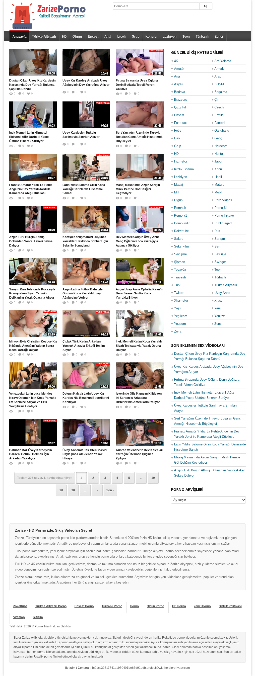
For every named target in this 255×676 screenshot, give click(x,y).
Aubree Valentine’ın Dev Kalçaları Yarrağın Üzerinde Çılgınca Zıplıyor (139, 454)
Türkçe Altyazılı (44, 36)
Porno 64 (220, 208)
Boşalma (220, 92)
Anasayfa (19, 36)
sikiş (167, 652)
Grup (135, 36)
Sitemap (19, 617)
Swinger (220, 262)
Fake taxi (181, 123)
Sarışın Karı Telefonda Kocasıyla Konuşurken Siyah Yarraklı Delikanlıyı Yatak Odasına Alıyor (32, 294)
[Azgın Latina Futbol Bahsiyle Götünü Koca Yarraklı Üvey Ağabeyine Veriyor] (86, 271)
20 (61, 490)
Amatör (179, 69)
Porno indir (182, 223)
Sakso (178, 239)
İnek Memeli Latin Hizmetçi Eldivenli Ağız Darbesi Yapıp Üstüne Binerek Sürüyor (29, 137)
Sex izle (220, 254)
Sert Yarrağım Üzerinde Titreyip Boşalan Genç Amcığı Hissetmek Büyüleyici (139, 137)
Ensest (93, 36)
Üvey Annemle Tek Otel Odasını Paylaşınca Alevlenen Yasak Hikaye (85, 454)
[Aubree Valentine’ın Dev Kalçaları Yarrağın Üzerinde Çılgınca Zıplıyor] (140, 432)
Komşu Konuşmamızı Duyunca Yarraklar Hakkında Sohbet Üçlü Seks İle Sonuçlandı (85, 241)
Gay (177, 138)
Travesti (180, 277)
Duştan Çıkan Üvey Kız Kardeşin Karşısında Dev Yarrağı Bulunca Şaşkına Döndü (32, 85)
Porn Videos (223, 200)
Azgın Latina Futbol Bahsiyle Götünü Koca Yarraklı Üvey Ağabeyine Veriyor (83, 294)
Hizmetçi (180, 161)
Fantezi (219, 123)
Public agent (223, 223)
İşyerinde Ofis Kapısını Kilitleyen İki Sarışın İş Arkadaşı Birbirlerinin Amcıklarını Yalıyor (139, 398)
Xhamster (181, 300)
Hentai (219, 154)
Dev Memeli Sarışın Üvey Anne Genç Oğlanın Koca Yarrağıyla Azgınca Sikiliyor (138, 241)
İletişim (38, 617)
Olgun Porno (155, 606)
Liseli (121, 36)
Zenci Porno (202, 606)
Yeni (217, 308)
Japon (218, 161)
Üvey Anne (222, 293)
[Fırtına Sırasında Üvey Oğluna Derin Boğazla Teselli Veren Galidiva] (140, 62)
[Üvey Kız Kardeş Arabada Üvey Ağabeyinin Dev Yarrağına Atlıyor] (86, 62)
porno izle (44, 652)
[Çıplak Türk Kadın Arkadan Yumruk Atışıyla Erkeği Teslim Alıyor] (86, 323)
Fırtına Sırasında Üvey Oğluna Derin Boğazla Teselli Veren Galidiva (137, 85)
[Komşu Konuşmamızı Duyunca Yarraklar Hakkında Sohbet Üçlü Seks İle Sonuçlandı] (86, 219)
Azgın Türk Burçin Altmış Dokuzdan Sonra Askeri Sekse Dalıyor (31, 241)
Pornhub (180, 208)
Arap (217, 76)
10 (153, 478)
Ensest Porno (84, 606)
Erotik (218, 115)
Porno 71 (180, 215)
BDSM (219, 84)
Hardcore (220, 146)
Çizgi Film (181, 107)
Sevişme (180, 254)
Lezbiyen (170, 36)
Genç (218, 138)
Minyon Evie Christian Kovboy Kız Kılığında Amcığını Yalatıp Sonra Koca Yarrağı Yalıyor (33, 346)
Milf (176, 192)
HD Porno (179, 606)
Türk (177, 285)
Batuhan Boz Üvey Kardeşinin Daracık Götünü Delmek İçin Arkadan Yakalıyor (30, 454)
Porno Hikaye (224, 215)
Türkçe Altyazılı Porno (50, 606)
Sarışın (219, 239)
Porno (134, 606)
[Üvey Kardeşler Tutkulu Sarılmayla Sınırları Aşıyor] (86, 115)
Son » (110, 490)
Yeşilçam (180, 316)
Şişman (179, 262)
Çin (216, 99)
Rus (217, 231)
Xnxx (218, 300)
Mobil (218, 192)
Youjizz (219, 316)
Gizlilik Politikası (230, 606)
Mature (219, 184)
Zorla (177, 331)
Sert (217, 246)
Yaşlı (177, 308)
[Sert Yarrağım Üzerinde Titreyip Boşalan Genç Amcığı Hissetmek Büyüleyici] (140, 115)
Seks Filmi (182, 246)
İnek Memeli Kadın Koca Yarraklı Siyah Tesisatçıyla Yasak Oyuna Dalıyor (139, 346)
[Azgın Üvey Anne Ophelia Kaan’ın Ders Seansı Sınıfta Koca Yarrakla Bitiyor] (140, 271)
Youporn (180, 324)
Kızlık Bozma (184, 169)
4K (176, 61)
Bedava (179, 92)
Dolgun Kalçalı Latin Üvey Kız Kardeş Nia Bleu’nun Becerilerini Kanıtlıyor (86, 398)
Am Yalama (222, 61)
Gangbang (221, 130)
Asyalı (178, 84)
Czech (219, 107)
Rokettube (181, 231)
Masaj (178, 184)
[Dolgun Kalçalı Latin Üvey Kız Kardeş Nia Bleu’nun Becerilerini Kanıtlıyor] (86, 376)
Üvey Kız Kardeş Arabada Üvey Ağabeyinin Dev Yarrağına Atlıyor (86, 82)
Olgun (77, 36)
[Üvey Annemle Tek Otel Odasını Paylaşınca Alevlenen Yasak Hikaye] (86, 432)
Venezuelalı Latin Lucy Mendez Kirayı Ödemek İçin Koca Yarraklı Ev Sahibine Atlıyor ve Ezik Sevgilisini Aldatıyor (32, 400)
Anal (107, 36)
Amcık (219, 69)
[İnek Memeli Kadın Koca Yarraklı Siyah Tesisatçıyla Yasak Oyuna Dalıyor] (140, 323)
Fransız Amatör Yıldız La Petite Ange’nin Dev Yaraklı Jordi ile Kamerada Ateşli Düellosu (31, 189)
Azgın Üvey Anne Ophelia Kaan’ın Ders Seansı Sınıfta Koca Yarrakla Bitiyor (139, 294)
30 (73, 490)
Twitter (179, 293)
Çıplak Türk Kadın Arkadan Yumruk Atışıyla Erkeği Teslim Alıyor (84, 346)
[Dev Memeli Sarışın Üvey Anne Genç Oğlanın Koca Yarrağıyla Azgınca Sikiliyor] (140, 219)
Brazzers (180, 99)
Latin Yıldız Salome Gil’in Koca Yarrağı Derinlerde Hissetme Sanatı (84, 189)
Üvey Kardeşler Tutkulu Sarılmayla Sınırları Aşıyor (81, 135)
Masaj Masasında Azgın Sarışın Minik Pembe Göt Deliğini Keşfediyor (138, 189)
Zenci (219, 36)
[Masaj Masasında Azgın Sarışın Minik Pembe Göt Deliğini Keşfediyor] (140, 167)
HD (64, 36)
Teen (186, 36)
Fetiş (177, 130)
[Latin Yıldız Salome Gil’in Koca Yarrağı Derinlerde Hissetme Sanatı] (86, 167)
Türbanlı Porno (112, 606)
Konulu (151, 36)
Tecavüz (180, 269)
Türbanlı (202, 36)
